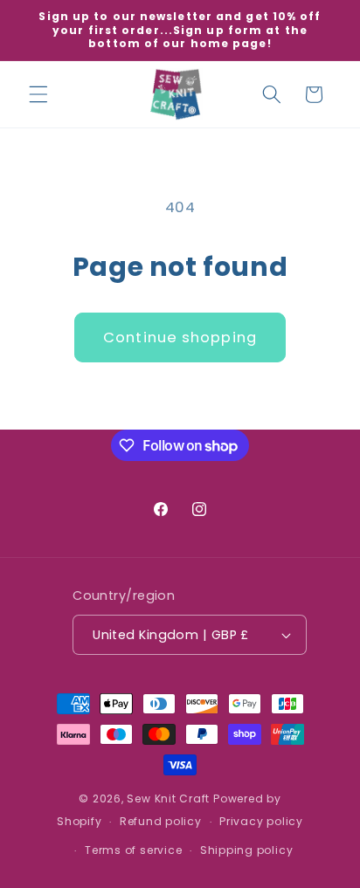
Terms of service (133, 850)
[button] (38, 94)
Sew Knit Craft (168, 798)
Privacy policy (261, 821)
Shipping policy (247, 850)
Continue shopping (180, 337)
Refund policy (161, 821)
